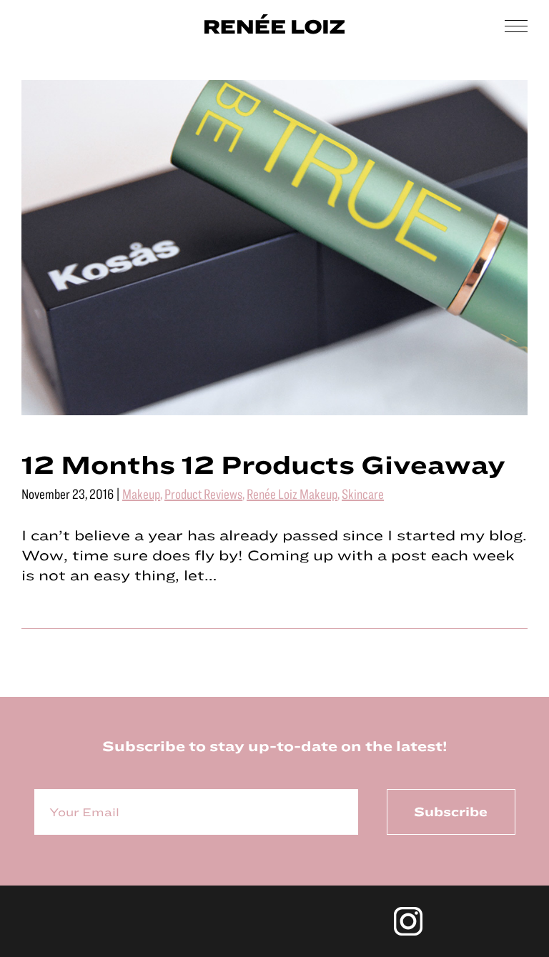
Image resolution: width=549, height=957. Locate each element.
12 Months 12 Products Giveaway (263, 464)
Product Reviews (203, 493)
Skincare (363, 493)
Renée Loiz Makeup (292, 493)
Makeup (141, 493)
